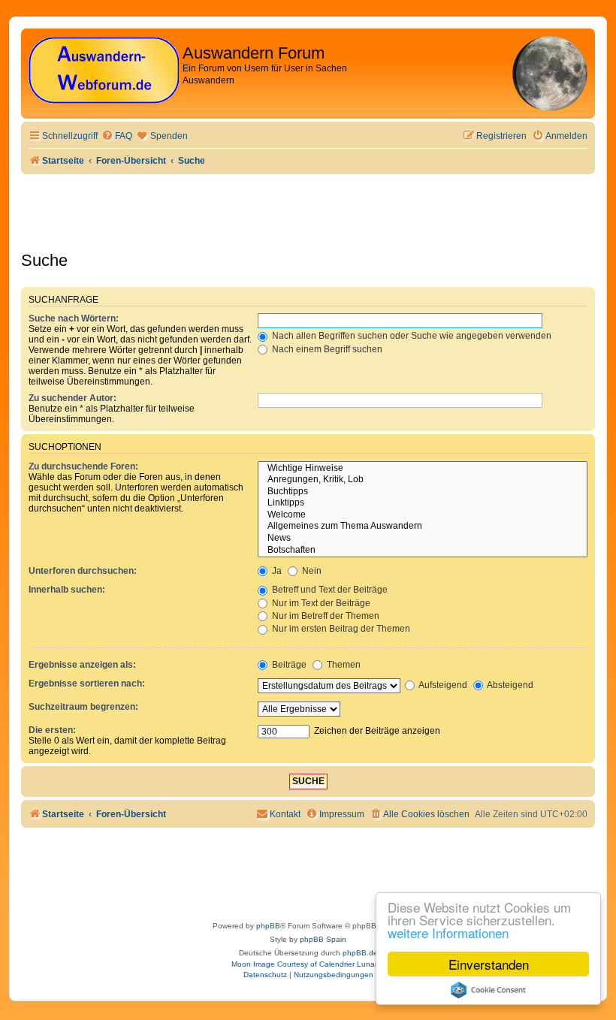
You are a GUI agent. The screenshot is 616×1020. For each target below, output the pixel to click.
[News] (422, 539)
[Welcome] (422, 515)
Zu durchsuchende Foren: (83, 466)
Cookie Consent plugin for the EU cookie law (488, 990)
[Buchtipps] (422, 492)
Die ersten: (52, 730)
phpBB (268, 926)
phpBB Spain (323, 939)
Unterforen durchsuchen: (83, 571)
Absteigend (509, 685)
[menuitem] (116, 136)
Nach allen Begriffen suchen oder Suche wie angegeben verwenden (410, 335)
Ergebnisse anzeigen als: (82, 664)
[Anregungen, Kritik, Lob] (422, 480)
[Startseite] (104, 71)
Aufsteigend (442, 685)
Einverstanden (488, 964)
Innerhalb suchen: (67, 589)
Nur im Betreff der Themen (324, 616)
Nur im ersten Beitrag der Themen (340, 628)
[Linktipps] (422, 503)
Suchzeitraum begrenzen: (83, 707)
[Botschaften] (422, 551)
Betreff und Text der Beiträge (329, 589)
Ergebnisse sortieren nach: (87, 683)
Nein (311, 571)
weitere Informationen (448, 932)
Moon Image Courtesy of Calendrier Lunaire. (308, 964)
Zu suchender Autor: (72, 398)
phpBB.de (360, 953)
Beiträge (288, 664)
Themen (343, 664)
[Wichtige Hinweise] (422, 469)
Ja (276, 571)
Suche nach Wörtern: (74, 318)
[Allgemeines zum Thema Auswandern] (422, 527)
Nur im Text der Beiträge (320, 603)
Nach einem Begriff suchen (326, 349)
